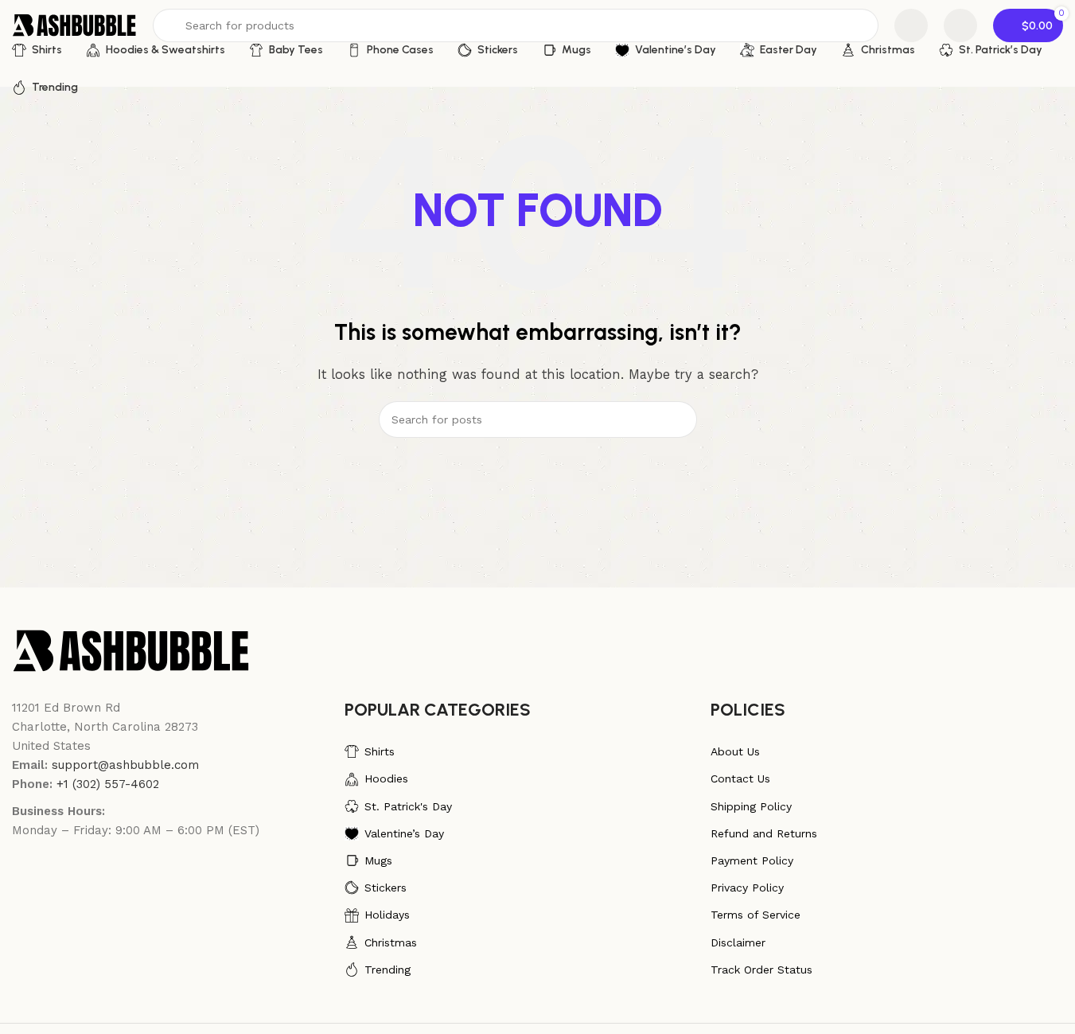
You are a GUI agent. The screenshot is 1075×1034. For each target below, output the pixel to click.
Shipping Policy (751, 806)
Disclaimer (738, 942)
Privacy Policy (747, 887)
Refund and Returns (764, 833)
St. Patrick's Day (408, 806)
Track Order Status (761, 969)
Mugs (378, 860)
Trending (387, 969)
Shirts (379, 751)
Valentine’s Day (404, 833)
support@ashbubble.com (125, 765)
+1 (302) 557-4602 (107, 784)
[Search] (678, 419)
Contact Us (740, 778)
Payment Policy (752, 860)
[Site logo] (74, 25)
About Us (735, 751)
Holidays (387, 914)
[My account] (960, 25)
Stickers (385, 887)
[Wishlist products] (911, 25)
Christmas (390, 942)
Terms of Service (755, 914)
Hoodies (386, 778)
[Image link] (131, 649)
